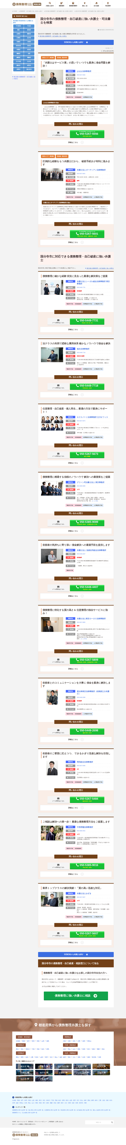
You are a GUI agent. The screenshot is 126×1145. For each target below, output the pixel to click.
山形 (43, 1041)
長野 (46, 1057)
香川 (88, 1049)
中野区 (18, 49)
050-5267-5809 (81, 622)
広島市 (100, 1073)
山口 (74, 1049)
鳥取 (79, 1049)
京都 (69, 1041)
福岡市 (100, 1066)
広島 (64, 1049)
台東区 (18, 34)
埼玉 (22, 1049)
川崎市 (24, 1073)
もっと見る (95, 501)
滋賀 (83, 1041)
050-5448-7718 (81, 352)
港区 (18, 30)
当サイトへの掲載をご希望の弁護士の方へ (24, 1124)
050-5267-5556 (81, 75)
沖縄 (99, 1057)
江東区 (18, 37)
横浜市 (24, 1066)
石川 (51, 1057)
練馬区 (18, 57)
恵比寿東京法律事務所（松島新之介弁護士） (93, 692)
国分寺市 (29, 69)
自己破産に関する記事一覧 (84, 1110)
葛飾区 (29, 57)
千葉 (33, 1049)
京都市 (62, 1073)
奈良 (74, 1041)
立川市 (29, 61)
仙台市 (24, 1079)
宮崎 (79, 1057)
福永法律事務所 (83, 349)
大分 (74, 1057)
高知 (103, 1049)
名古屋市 (62, 1066)
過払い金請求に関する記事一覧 (101, 1110)
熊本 (69, 1057)
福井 (61, 1057)
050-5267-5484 (81, 765)
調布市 (18, 65)
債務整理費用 (73, 6)
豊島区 (18, 53)
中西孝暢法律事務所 (85, 827)
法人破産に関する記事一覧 (29, 1112)
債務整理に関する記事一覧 (19, 1110)
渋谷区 (29, 45)
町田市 (29, 65)
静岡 (22, 1057)
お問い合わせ (59, 1121)
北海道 (18, 1041)
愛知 (17, 1057)
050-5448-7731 (81, 287)
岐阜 (27, 1057)
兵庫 (79, 1041)
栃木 (43, 1049)
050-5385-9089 (81, 486)
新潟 (36, 1057)
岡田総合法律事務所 (85, 762)
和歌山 (89, 1041)
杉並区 (29, 49)
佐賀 (83, 1057)
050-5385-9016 (81, 830)
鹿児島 (94, 1057)
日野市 (18, 69)
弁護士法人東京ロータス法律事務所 (91, 619)
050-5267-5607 (81, 897)
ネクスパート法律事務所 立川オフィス (92, 417)
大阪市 (43, 1066)
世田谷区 (18, 45)
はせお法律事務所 (84, 71)
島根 (83, 1049)
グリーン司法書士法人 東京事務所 (90, 482)
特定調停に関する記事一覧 (68, 1110)
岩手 (28, 1041)
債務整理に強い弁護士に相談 (72, 995)
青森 (23, 1041)
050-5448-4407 (81, 554)
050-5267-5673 (81, 421)
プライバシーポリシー (40, 1121)
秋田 (33, 1041)
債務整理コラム (16, 1112)
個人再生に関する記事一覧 (35, 1110)
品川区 (29, 37)
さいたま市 (81, 1073)
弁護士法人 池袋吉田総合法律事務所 (91, 550)
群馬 (47, 1049)
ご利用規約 (51, 1121)
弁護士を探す (50, 6)
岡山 (69, 1049)
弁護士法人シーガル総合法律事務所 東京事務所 (93, 282)
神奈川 (28, 1049)
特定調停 (108, 6)
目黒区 (18, 41)
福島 (47, 1041)
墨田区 (29, 34)
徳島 (93, 1049)
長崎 (88, 1057)
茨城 (38, 1049)
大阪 (64, 1041)
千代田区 (18, 26)
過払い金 (84, 6)
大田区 (29, 41)
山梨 (41, 1057)
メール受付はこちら (58, 135)
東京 (17, 1049)
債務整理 (61, 6)
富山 (56, 1057)
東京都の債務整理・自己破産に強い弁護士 (53, 36)
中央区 (29, 26)
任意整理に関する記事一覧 (51, 1110)
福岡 (64, 1057)
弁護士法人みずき (84, 893)
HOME (14, 1121)
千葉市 (43, 1079)
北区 (29, 53)
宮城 (38, 1041)
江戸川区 (18, 61)
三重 (32, 1057)
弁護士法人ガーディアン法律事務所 (91, 170)
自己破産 (96, 6)
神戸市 (43, 1073)
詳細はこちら (73, 142)
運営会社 (30, 1121)
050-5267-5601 (81, 173)
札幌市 (81, 1066)
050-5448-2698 (81, 697)
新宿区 (29, 30)
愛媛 (98, 1049)
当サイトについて (22, 1121)
